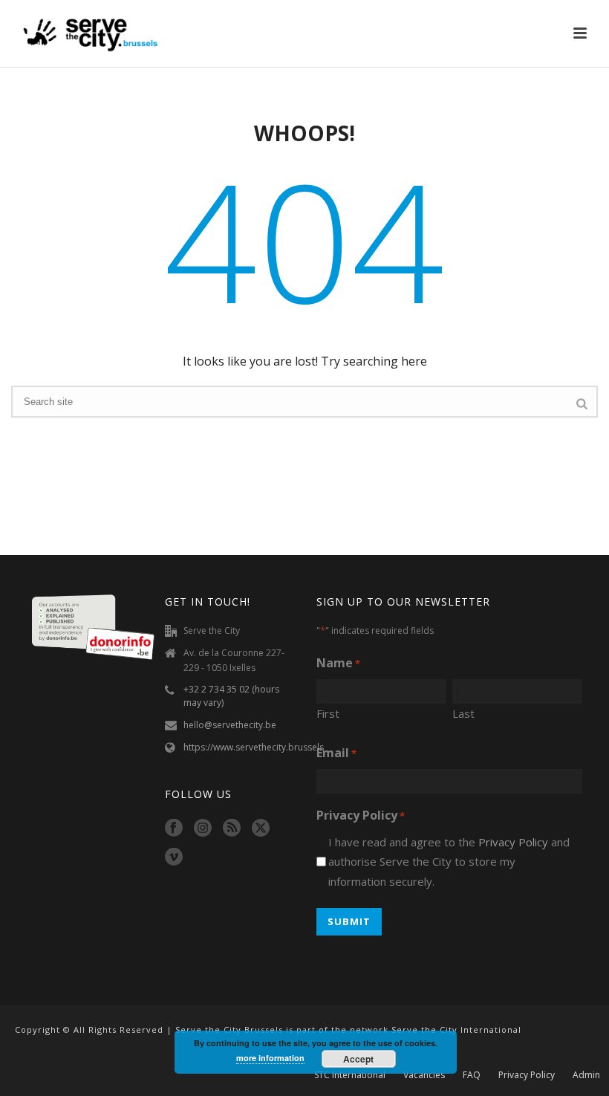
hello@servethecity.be (229, 725)
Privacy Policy (513, 841)
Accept (358, 1059)
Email (336, 753)
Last (463, 713)
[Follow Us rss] (232, 828)
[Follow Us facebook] (174, 828)
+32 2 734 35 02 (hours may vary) (231, 696)
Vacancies (424, 1075)
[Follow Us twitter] (261, 828)
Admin (586, 1075)
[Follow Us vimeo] (174, 857)
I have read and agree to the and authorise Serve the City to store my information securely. (449, 861)
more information (270, 1057)
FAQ (472, 1075)
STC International (349, 1075)
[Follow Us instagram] (203, 828)
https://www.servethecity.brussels (253, 747)
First (327, 713)
